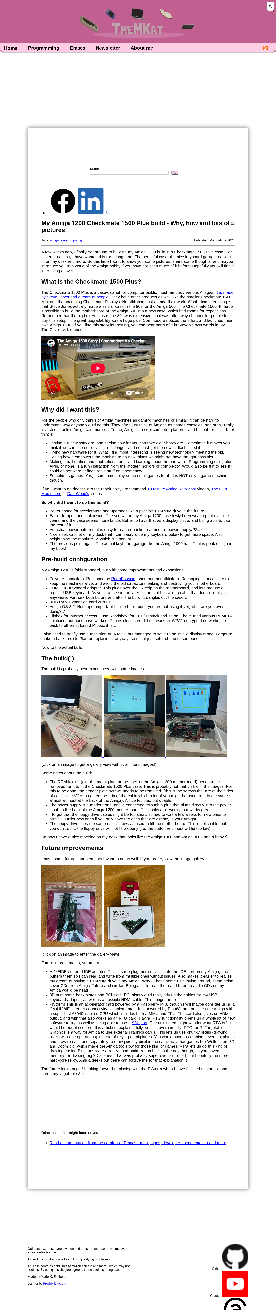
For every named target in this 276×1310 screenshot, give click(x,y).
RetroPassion (123, 578)
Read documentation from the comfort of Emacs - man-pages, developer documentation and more (138, 1143)
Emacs (77, 48)
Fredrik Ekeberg (54, 1283)
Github (217, 1268)
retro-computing (71, 240)
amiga (54, 240)
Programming (43, 48)
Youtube (216, 1295)
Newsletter (108, 48)
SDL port (139, 1023)
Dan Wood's (78, 493)
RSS (266, 48)
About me (142, 48)
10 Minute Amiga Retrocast (171, 489)
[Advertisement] (138, 89)
